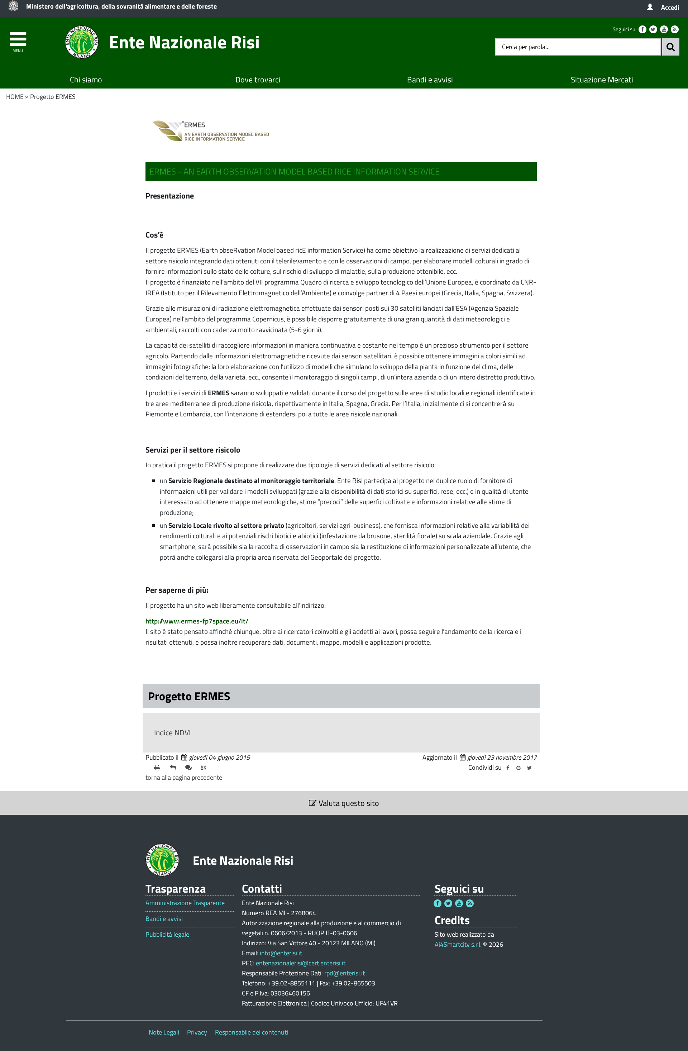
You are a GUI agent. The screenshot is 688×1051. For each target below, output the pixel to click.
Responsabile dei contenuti (251, 1032)
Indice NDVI (172, 732)
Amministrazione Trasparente (185, 903)
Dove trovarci (258, 79)
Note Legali (164, 1032)
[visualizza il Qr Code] (206, 768)
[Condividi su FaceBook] (508, 768)
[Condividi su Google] (518, 768)
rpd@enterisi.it (344, 973)
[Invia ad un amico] (175, 768)
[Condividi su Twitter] (529, 768)
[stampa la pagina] (159, 768)
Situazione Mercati (602, 79)
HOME (15, 96)
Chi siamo (86, 79)
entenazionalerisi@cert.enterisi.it (300, 963)
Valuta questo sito (348, 803)
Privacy (197, 1032)
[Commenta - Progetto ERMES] (190, 768)
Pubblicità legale (167, 934)
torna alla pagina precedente (183, 777)
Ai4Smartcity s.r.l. (458, 944)
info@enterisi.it (281, 953)
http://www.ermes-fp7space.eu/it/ (196, 621)
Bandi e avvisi (430, 79)
